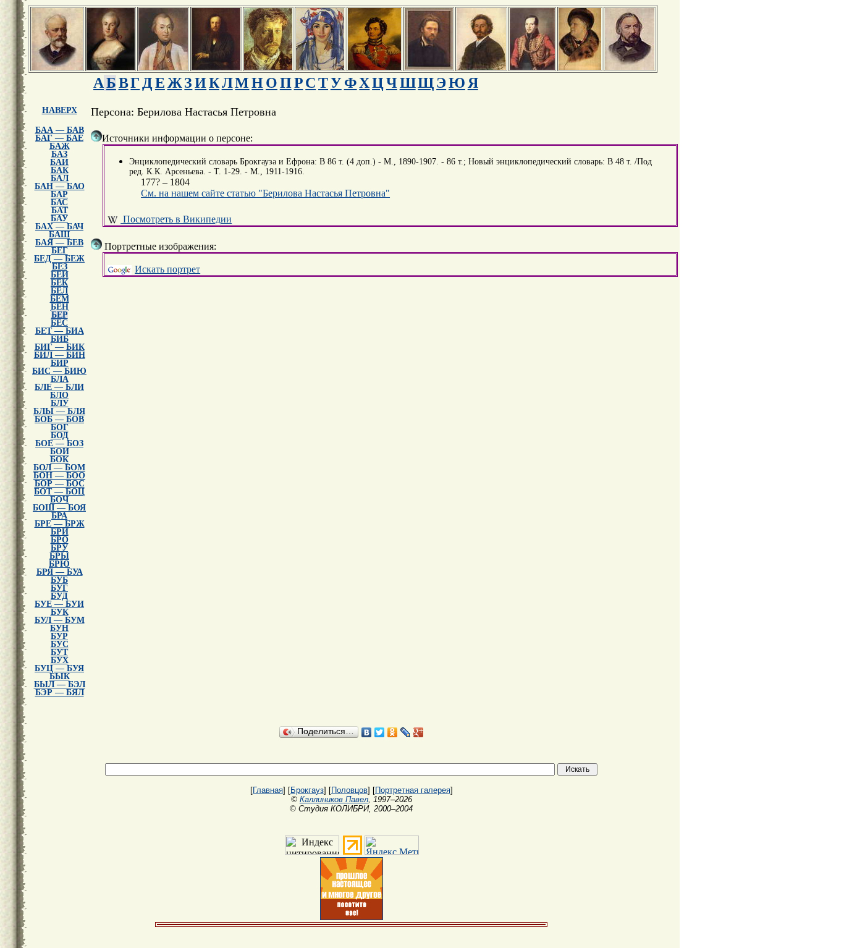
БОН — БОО (59, 475)
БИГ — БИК (60, 347)
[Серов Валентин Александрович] (268, 66)
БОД (60, 435)
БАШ (59, 234)
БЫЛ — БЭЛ (59, 684)
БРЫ (59, 556)
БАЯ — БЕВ (59, 242)
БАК (60, 170)
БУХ (60, 660)
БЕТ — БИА (59, 331)
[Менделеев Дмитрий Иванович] (216, 66)
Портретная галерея (412, 790)
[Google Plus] (418, 732)
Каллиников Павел (334, 799)
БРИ (60, 531)
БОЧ (59, 499)
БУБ (59, 580)
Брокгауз (307, 790)
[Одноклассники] (392, 732)
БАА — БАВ (59, 130)
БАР (59, 194)
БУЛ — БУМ (60, 620)
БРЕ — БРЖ (60, 523)
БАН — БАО (60, 186)
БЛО (59, 395)
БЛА (60, 379)
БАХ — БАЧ (59, 226)
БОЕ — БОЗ (59, 443)
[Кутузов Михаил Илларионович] (163, 66)
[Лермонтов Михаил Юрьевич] (532, 66)
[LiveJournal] (405, 732)
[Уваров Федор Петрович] (374, 66)
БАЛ (60, 178)
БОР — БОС (60, 483)
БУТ (59, 652)
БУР (59, 636)
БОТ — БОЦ (59, 491)
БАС (59, 202)
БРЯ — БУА (59, 572)
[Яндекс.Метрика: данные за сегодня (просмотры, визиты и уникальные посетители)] (392, 845)
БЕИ (60, 274)
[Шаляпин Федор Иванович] (580, 66)
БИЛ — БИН (59, 355)
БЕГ (59, 250)
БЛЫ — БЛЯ (59, 411)
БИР (60, 363)
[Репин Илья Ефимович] (481, 66)
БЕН (60, 306)
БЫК (59, 676)
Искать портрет (167, 269)
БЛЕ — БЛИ (59, 387)
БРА (59, 515)
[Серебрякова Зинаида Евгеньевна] (320, 66)
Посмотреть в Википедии (176, 219)
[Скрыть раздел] (96, 136)
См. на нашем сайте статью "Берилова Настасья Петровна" (265, 193)
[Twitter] (379, 732)
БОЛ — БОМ (59, 467)
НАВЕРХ (59, 110)
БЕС (59, 323)
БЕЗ (59, 266)
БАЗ (59, 154)
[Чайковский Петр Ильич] (57, 66)
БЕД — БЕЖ (59, 258)
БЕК (59, 282)
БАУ (59, 218)
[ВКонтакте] (366, 732)
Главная (268, 790)
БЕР (59, 315)
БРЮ (59, 564)
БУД (59, 596)
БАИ (59, 162)
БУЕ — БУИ (59, 604)
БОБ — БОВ (59, 419)
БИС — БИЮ (59, 371)
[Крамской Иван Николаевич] (429, 66)
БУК (60, 612)
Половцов (349, 790)
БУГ (59, 588)
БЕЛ (59, 290)
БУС (60, 644)
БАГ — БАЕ (59, 138)
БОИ (59, 451)
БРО (60, 539)
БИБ (60, 339)
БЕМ (59, 298)
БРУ (59, 547)
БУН (59, 628)
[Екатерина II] (111, 66)
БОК (59, 459)
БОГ (60, 427)
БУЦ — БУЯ (59, 668)
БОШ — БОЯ (59, 507)
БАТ (59, 210)
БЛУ (60, 403)
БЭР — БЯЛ (59, 692)
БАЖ (59, 146)
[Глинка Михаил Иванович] (629, 66)
